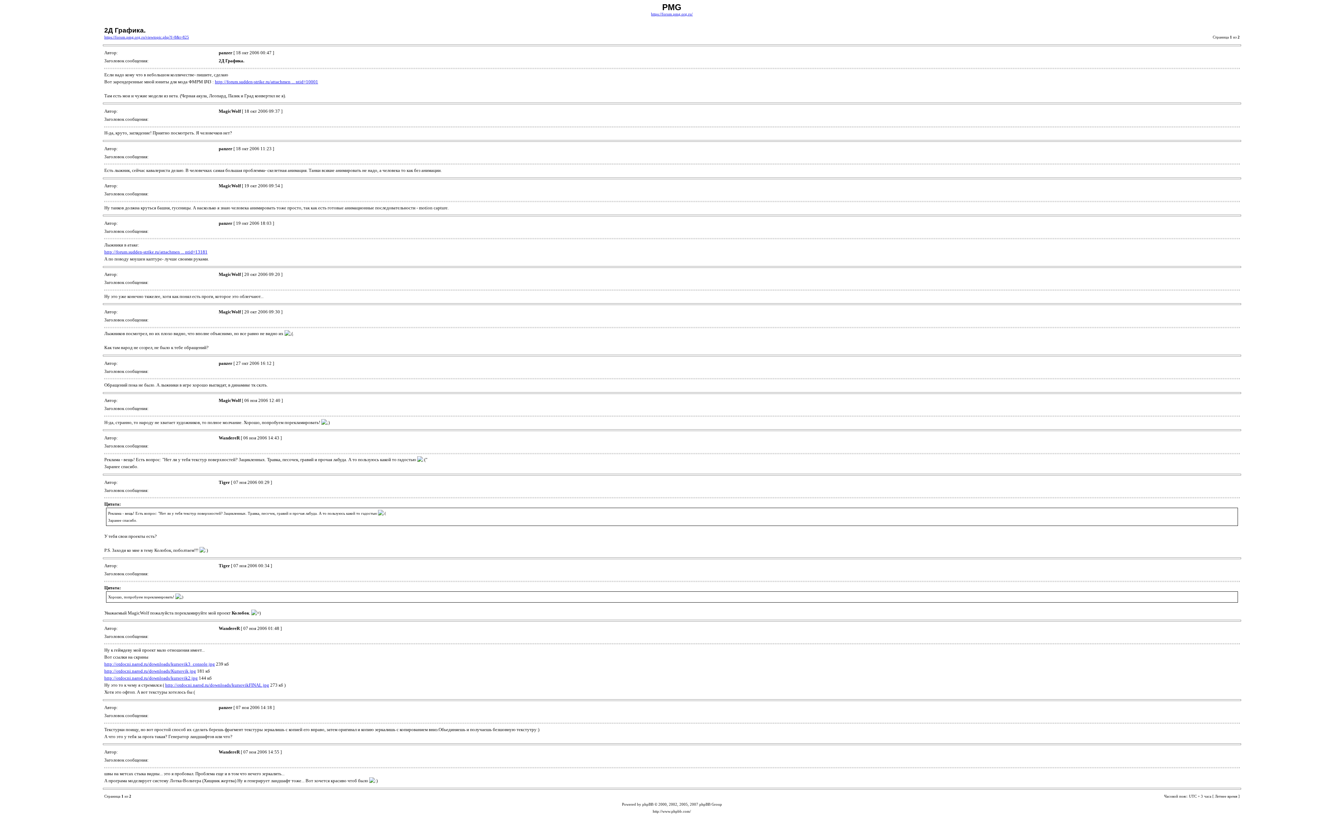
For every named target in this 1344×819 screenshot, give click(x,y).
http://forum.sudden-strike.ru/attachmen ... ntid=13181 (156, 252)
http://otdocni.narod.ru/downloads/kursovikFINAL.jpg (217, 685)
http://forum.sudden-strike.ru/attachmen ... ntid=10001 (266, 81)
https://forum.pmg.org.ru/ (672, 14)
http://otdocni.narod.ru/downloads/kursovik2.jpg (151, 678)
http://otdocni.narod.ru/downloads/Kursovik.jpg (150, 671)
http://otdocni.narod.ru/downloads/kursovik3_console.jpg (159, 664)
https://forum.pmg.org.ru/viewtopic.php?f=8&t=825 (146, 37)
